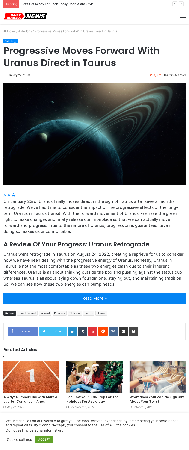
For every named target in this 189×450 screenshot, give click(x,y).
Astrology (25, 31)
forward (45, 313)
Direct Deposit (27, 313)
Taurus (89, 313)
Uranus (101, 313)
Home (11, 31)
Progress (59, 313)
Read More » (94, 298)
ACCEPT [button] (44, 439)
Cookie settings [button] (19, 440)
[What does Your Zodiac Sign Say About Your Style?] (158, 377)
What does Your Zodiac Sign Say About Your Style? (157, 399)
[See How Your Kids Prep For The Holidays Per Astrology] (94, 377)
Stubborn (74, 313)
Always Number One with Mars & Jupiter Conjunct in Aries (30, 399)
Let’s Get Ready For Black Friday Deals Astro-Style (58, 4)
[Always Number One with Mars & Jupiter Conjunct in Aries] (31, 377)
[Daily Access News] (25, 16)
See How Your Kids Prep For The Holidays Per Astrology (92, 399)
